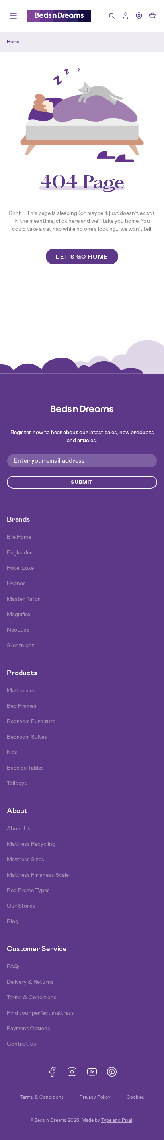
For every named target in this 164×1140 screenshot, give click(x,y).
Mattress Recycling (31, 843)
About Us (19, 828)
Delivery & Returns (30, 981)
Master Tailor (23, 598)
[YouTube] (92, 1072)
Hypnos (16, 583)
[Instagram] (72, 1072)
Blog (12, 921)
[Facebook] (52, 1072)
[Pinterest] (112, 1072)
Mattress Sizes (25, 859)
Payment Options (28, 1028)
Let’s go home (82, 256)
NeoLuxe (18, 629)
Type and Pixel (116, 1120)
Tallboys (17, 783)
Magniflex (19, 614)
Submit (82, 482)
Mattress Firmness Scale (38, 874)
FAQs (14, 966)
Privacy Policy (95, 1097)
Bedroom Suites (27, 736)
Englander (19, 552)
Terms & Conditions (32, 997)
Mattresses (21, 690)
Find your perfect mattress (40, 1012)
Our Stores (21, 905)
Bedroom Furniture (31, 721)
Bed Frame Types (28, 890)
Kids (12, 752)
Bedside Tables (25, 767)
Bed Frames (22, 705)
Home (13, 41)
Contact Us (21, 1043)
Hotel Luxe (20, 567)
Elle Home (19, 536)
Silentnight (20, 645)
